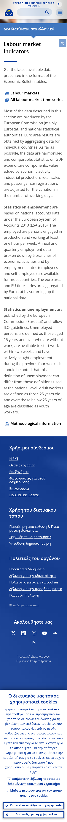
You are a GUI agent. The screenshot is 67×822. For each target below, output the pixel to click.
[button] (59, 4)
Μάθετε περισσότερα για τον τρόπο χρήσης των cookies (36, 793)
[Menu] (59, 12)
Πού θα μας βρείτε (24, 495)
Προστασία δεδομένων (27, 569)
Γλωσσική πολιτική (24, 595)
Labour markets (24, 93)
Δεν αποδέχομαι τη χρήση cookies (36, 814)
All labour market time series (36, 100)
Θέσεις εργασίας (22, 465)
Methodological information (35, 424)
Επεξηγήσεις (19, 472)
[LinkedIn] (23, 633)
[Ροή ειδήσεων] (34, 642)
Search (47, 12)
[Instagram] (34, 633)
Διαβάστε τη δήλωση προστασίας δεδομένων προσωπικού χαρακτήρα (33, 782)
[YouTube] (44, 633)
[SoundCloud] (54, 633)
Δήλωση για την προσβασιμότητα (35, 589)
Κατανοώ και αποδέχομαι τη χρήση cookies (36, 805)
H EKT (13, 459)
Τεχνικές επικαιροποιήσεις (30, 537)
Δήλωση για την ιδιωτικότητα (32, 576)
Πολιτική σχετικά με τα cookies (33, 582)
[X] (13, 633)
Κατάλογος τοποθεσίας (26, 605)
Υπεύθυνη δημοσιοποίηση (30, 543)
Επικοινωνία (19, 489)
